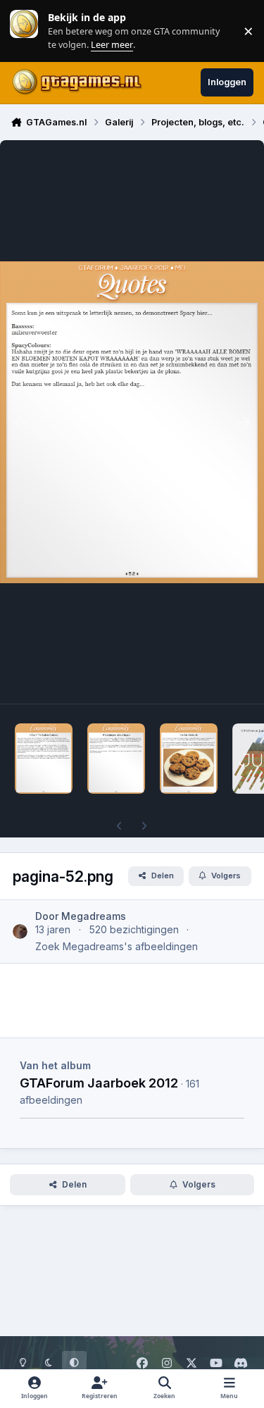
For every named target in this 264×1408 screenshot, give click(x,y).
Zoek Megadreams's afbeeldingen (116, 946)
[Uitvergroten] (132, 422)
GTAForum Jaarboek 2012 (99, 1082)
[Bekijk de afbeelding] (44, 758)
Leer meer (24, 30)
